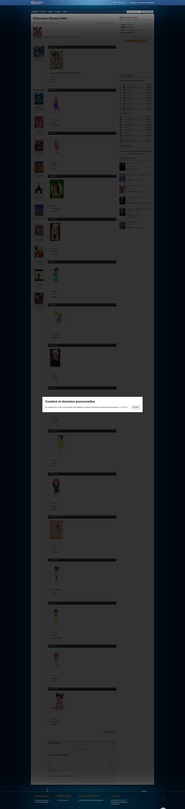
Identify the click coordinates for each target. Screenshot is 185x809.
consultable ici (123, 407)
